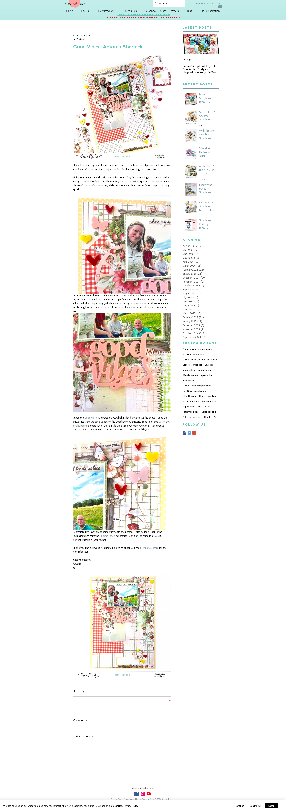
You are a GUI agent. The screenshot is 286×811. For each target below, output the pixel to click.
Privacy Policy (131, 805)
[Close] (282, 805)
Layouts (208, 364)
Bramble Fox (200, 354)
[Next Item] (213, 44)
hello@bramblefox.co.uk (142, 788)
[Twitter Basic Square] (189, 433)
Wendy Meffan (190, 375)
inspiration (203, 359)
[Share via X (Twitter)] (82, 691)
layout (214, 359)
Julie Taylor (188, 380)
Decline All (255, 805)
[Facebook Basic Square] (184, 433)
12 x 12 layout (190, 396)
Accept (271, 805)
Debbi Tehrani (205, 370)
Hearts (202, 396)
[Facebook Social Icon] (136, 794)
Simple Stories (209, 401)
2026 (207, 406)
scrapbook (196, 364)
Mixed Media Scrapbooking (197, 385)
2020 (199, 406)
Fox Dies (187, 391)
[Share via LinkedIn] (91, 691)
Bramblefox (200, 391)
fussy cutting (189, 370)
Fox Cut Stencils (191, 401)
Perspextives (189, 349)
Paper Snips (189, 406)
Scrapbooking (208, 411)
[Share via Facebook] (74, 691)
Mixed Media (189, 359)
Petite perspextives (192, 417)
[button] (220, 5)
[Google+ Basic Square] (194, 433)
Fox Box (187, 354)
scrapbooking (205, 349)
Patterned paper (191, 411)
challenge (213, 396)
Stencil (186, 364)
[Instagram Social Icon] (143, 794)
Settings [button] (240, 805)
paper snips (206, 375)
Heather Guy (211, 417)
